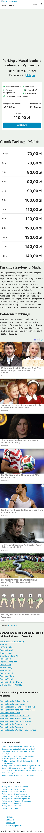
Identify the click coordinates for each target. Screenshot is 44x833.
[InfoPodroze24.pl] (9, 1)
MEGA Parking (6, 647)
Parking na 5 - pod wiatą (11, 682)
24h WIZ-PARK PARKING (11, 685)
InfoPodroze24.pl (9, 6)
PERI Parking (5, 664)
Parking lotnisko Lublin (10, 712)
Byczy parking (6, 653)
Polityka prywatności (15, 825)
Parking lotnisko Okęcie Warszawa (15, 721)
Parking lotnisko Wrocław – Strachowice (18, 730)
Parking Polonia (7, 650)
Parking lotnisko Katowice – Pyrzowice (17, 710)
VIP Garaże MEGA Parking (12, 641)
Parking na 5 (5, 659)
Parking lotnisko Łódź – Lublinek (14, 715)
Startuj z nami (6, 673)
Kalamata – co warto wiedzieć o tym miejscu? (18, 749)
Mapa (30, 75)
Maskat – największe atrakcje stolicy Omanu (18, 747)
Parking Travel (6, 679)
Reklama (10, 817)
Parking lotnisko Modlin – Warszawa (16, 718)
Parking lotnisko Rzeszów (11, 727)
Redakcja (10, 820)
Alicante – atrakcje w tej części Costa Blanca (18, 775)
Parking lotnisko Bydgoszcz (12, 704)
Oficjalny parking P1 (9, 656)
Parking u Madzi (7, 676)
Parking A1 (4, 644)
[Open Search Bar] (41, 4)
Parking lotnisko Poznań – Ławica (15, 724)
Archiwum (10, 823)
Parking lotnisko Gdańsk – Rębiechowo (17, 707)
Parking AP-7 (6, 670)
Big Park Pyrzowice (8, 662)
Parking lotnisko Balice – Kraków (14, 701)
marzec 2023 (12, 625)
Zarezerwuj (22, 125)
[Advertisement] (22, 35)
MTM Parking (6, 667)
